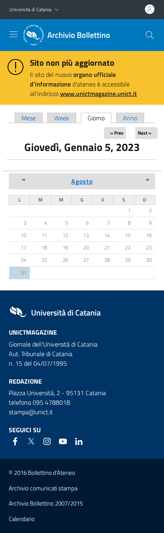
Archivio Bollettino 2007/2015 (46, 503)
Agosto (82, 181)
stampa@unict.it (31, 412)
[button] (56, 10)
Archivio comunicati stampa (43, 488)
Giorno (99, 118)
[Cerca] (149, 35)
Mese (28, 118)
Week (61, 118)
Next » (144, 133)
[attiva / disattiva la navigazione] (13, 34)
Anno (130, 118)
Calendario (22, 518)
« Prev (116, 133)
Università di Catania (30, 9)
